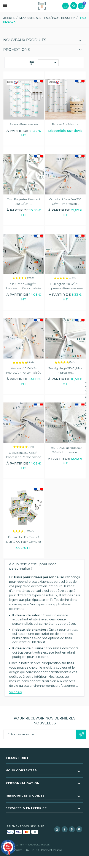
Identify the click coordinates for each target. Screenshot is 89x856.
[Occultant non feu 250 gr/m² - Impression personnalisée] (65, 174)
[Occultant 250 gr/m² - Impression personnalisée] (23, 422)
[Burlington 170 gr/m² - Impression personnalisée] (65, 254)
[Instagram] (57, 829)
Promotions (16, 49)
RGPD (35, 850)
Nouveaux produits (24, 40)
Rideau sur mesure (65, 124)
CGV (27, 850)
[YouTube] (79, 829)
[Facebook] (65, 829)
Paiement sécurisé (51, 850)
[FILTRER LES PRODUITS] (85, 428)
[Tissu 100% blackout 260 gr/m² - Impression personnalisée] (65, 422)
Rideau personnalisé (24, 124)
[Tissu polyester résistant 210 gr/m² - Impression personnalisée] (23, 174)
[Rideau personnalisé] (23, 99)
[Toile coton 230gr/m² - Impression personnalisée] (23, 254)
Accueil (9, 18)
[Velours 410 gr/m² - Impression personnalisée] (23, 338)
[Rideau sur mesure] (65, 99)
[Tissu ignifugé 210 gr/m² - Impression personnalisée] (65, 338)
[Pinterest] (72, 829)
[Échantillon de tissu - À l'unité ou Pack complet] (23, 507)
